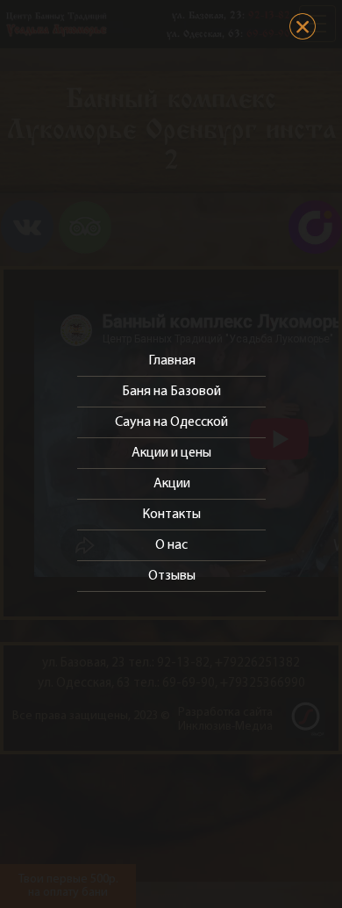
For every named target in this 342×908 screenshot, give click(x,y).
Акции (171, 484)
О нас (171, 545)
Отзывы (172, 576)
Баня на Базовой (171, 392)
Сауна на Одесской (171, 422)
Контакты (171, 515)
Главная (172, 361)
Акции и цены (171, 453)
